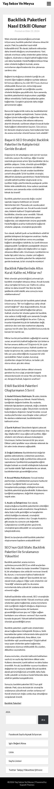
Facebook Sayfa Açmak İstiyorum (25, 734)
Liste (11, 752)
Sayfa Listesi (15, 761)
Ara (8, 712)
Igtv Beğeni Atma (17, 743)
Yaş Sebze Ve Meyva (18, 3)
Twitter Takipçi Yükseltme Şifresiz (25, 770)
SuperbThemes (27, 784)
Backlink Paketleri (13, 703)
